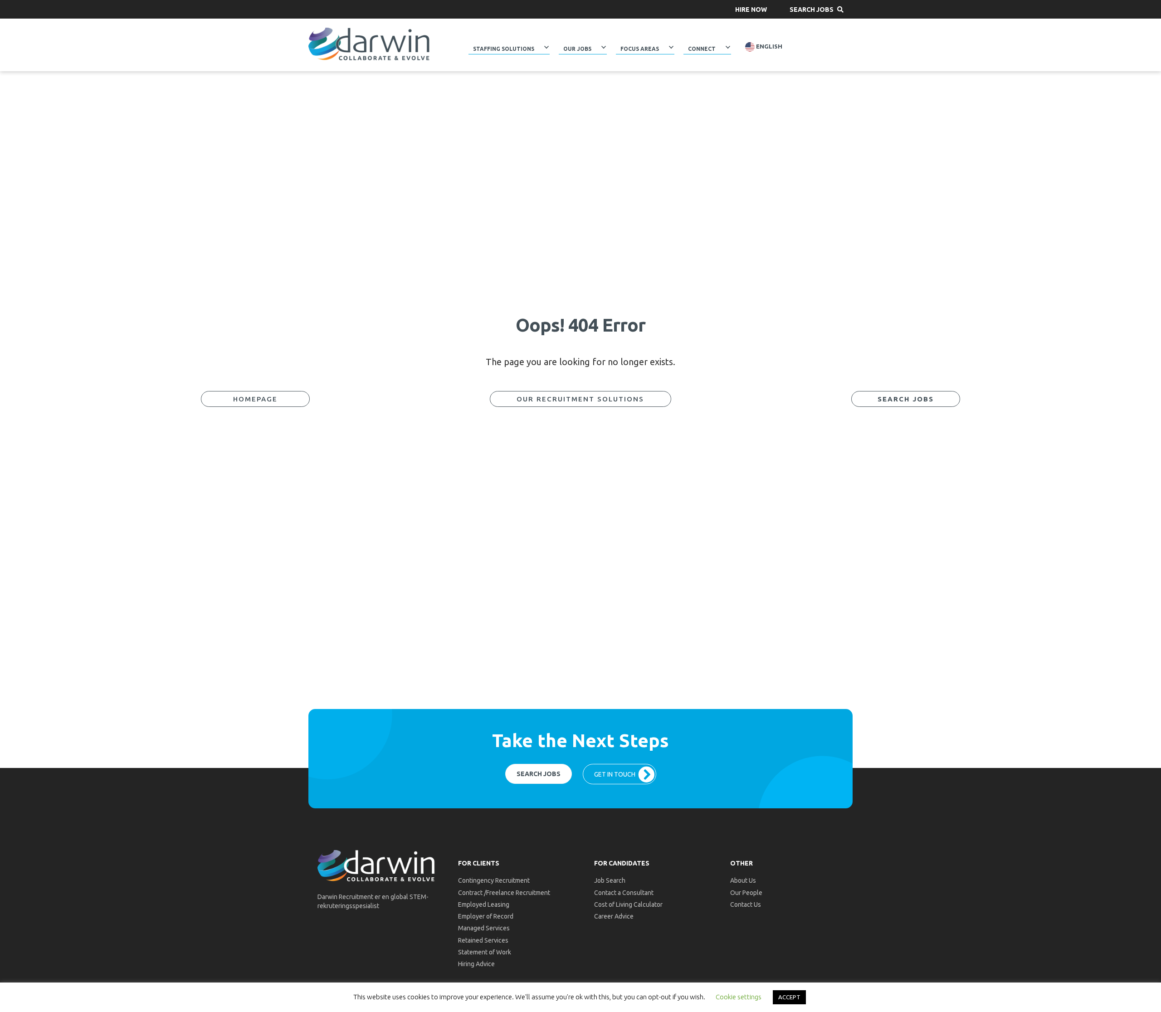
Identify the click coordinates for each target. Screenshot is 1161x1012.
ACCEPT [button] (789, 997)
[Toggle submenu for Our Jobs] (603, 47)
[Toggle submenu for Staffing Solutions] (546, 47)
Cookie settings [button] (738, 997)
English (768, 46)
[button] (751, 9)
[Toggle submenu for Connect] (728, 47)
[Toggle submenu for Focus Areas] (671, 47)
